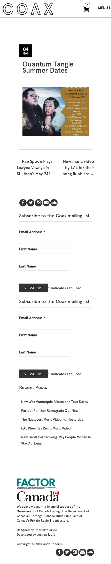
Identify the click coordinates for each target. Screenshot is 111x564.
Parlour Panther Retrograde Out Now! (50, 411)
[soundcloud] (54, 203)
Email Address (32, 232)
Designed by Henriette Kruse (37, 530)
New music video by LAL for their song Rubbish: (78, 167)
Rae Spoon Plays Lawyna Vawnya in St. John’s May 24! (34, 167)
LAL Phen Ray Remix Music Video (46, 428)
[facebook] (23, 203)
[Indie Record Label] (28, 14)
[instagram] (38, 203)
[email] (46, 203)
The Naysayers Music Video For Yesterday (52, 419)
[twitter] (31, 203)
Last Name (27, 266)
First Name (28, 249)
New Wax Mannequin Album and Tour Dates (54, 402)
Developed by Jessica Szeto (36, 534)
